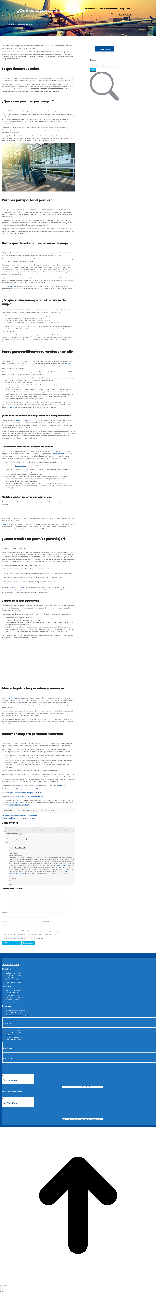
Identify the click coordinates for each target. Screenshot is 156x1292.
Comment (5, 912)
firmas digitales (20, 466)
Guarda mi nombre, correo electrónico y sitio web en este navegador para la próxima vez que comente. (34, 931)
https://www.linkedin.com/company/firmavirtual (25, 793)
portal (5, 524)
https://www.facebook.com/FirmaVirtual (31, 789)
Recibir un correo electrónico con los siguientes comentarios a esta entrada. (31, 935)
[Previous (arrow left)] (0, 1289)
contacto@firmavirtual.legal (19, 805)
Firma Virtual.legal (58, 785)
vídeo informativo (59, 454)
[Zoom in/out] (6, 1285)
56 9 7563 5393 (16, 802)
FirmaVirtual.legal (22, 420)
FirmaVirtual (20, 848)
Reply (7, 842)
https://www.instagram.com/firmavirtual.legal (26, 796)
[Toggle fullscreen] (4, 1285)
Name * (4, 917)
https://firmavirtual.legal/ (65, 865)
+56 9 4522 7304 (66, 800)
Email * (51, 917)
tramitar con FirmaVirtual (16, 588)
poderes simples (12, 407)
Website (46, 921)
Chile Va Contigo (15, 698)
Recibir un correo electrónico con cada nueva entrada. (23, 938)
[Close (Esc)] (0, 1285)
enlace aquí (66, 364)
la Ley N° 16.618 (13, 286)
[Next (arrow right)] (2, 1289)
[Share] (2, 1285)
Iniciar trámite (104, 49)
